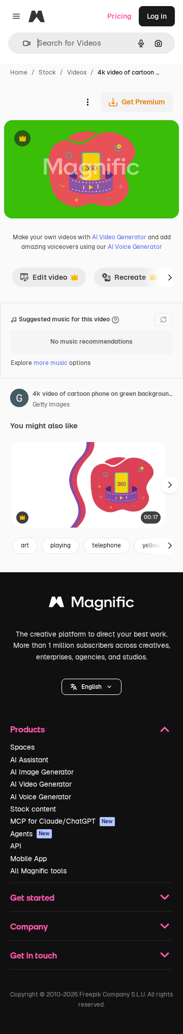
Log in (157, 16)
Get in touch (33, 955)
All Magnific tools (38, 870)
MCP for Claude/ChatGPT (61, 821)
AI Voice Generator (135, 247)
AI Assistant (29, 759)
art (25, 545)
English (91, 687)
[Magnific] (91, 604)
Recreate (124, 280)
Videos (76, 72)
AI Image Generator (42, 772)
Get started (32, 897)
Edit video (43, 280)
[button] (91, 687)
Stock (47, 72)
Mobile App (28, 858)
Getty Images (51, 404)
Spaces (22, 747)
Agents (30, 833)
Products (27, 729)
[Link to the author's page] (19, 399)
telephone (106, 545)
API (15, 846)
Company (29, 926)
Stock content (33, 809)
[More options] (87, 102)
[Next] (170, 277)
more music (51, 363)
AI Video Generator (119, 237)
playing (60, 545)
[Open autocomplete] (23, 43)
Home (18, 72)
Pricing (119, 16)
